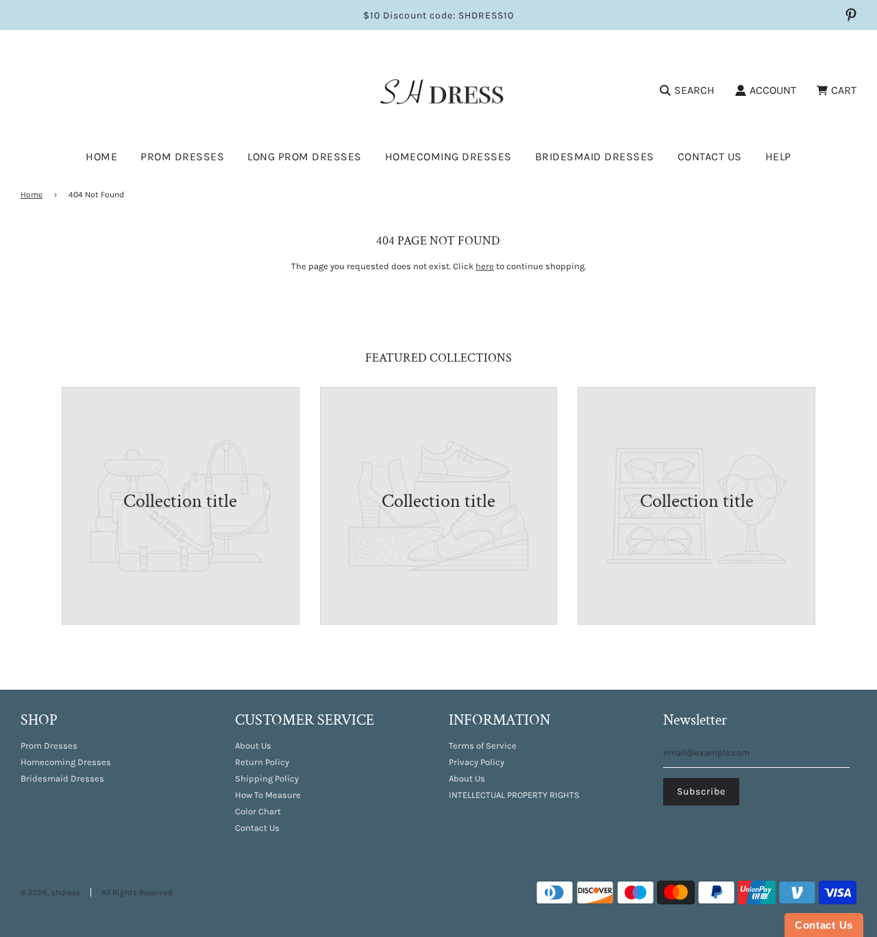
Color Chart (258, 811)
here (484, 266)
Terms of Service (483, 745)
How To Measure (268, 795)
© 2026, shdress (50, 892)
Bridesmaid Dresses (594, 156)
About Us (253, 745)
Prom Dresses (49, 745)
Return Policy (262, 762)
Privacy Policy (476, 762)
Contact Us (710, 156)
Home (101, 156)
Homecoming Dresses (448, 156)
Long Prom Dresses (304, 156)
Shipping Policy (267, 778)
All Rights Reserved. (137, 892)
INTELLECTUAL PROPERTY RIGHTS (514, 795)
